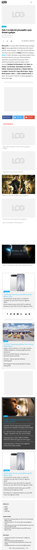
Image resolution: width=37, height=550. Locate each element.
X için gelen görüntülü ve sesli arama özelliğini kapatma (17, 545)
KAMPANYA (6, 291)
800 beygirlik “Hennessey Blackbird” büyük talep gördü (17, 365)
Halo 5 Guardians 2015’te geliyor (13, 222)
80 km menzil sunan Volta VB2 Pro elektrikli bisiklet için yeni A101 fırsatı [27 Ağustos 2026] (18, 305)
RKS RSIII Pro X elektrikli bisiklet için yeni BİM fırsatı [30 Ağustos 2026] (18, 494)
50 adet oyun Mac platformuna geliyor (15, 219)
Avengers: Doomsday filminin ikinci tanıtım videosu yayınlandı (17, 421)
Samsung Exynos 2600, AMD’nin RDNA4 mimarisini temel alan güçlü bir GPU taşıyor (17, 438)
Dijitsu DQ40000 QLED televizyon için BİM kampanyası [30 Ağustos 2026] (17, 489)
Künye (5, 506)
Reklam (6, 508)
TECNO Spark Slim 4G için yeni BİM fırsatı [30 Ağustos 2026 (18, 295)
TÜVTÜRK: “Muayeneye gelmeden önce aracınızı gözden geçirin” (18, 345)
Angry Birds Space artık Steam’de (13, 172)
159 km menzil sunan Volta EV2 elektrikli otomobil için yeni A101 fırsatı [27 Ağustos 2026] (17, 300)
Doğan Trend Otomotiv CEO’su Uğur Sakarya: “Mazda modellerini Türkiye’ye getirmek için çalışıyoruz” (18, 350)
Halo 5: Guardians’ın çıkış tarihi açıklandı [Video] (17, 265)
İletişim (6, 509)
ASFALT (5, 341)
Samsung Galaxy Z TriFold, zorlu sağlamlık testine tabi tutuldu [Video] (17, 444)
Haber (4, 26)
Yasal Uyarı (7, 511)
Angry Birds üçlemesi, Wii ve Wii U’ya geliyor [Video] (16, 147)
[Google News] (28, 41)
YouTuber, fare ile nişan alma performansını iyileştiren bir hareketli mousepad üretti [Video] (18, 427)
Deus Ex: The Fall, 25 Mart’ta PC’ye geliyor (16, 195)
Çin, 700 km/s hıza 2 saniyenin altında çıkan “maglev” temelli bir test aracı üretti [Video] (17, 432)
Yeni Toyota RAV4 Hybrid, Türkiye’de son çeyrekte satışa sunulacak (16, 355)
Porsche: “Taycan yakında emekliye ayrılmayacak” (14, 360)
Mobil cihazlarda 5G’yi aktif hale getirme (14, 540)
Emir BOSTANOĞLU (7, 35)
